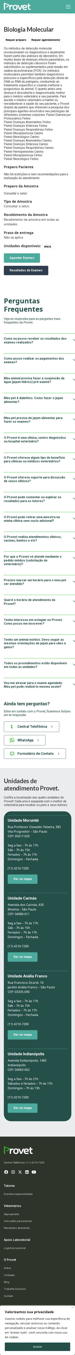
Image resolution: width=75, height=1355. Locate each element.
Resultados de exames (17, 1227)
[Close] (72, 1307)
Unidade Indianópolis (26, 1054)
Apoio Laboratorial (17, 1240)
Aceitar (37, 1346)
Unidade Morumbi (23, 820)
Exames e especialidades (18, 1193)
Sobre (7, 1267)
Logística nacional (15, 1248)
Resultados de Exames (26, 270)
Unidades (9, 1275)
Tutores (9, 1186)
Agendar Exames (22, 258)
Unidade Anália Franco (27, 976)
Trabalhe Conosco (15, 1288)
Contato (8, 1295)
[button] (67, 6)
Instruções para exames (18, 1220)
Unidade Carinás (22, 898)
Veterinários (12, 1206)
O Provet (10, 1260)
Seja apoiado (11, 1214)
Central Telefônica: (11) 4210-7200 (24, 1162)
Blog (6, 1281)
